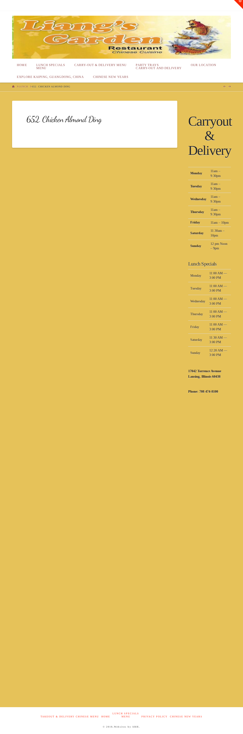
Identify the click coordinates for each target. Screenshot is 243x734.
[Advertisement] (209, 475)
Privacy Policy (154, 716)
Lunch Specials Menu (125, 715)
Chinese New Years (186, 716)
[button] (238, 4)
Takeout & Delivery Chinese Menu (70, 716)
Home (105, 716)
